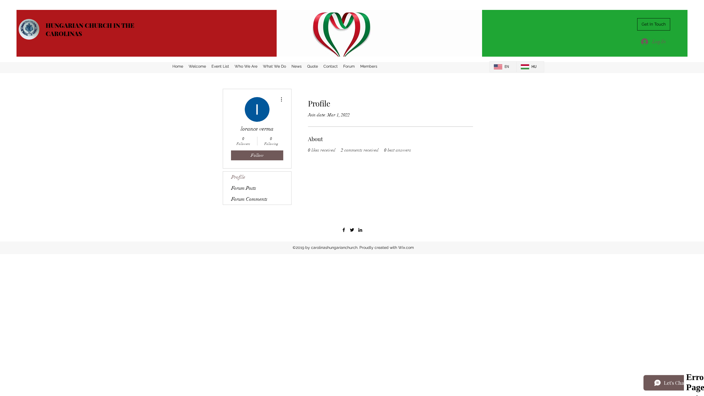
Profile (238, 177)
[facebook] (343, 230)
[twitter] (352, 230)
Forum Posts (243, 188)
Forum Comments (249, 199)
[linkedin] (360, 230)
